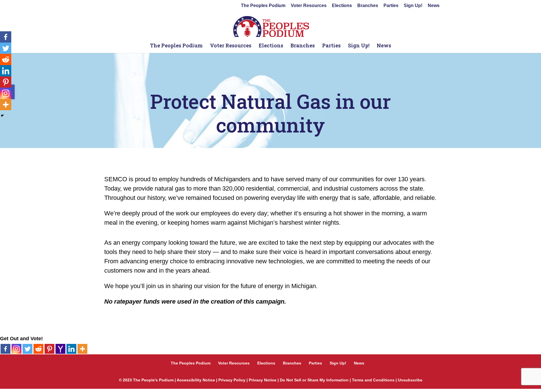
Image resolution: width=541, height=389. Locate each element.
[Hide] (2, 115)
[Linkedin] (71, 349)
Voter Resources (309, 5)
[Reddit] (38, 349)
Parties (390, 5)
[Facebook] (5, 349)
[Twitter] (27, 349)
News (434, 5)
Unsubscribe (410, 380)
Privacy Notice (262, 380)
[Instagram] (16, 349)
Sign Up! (413, 5)
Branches (367, 5)
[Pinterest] (49, 349)
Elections (342, 5)
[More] (82, 349)
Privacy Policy (231, 380)
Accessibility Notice (196, 380)
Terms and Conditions (373, 380)
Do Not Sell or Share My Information (314, 380)
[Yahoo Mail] (60, 349)
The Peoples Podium (263, 5)
